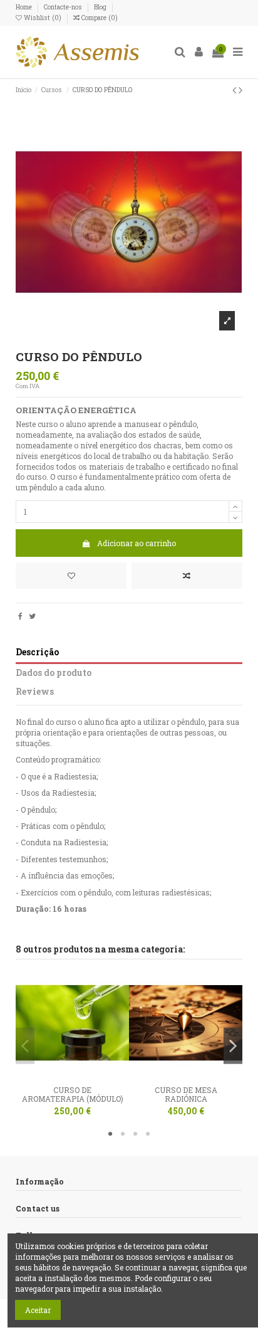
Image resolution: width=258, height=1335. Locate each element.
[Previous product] (235, 89)
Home (25, 7)
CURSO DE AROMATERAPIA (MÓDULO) (72, 1094)
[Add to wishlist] (71, 575)
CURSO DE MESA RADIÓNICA (186, 1094)
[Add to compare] (187, 575)
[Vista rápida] (87, 1076)
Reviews (35, 692)
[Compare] (72, 1076)
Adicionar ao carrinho (136, 543)
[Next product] (240, 89)
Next (233, 1045)
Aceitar (38, 1310)
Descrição (37, 652)
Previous (25, 1045)
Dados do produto (53, 673)
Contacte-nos (64, 7)
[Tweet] (32, 616)
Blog (100, 7)
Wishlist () (42, 17)
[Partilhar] (20, 616)
